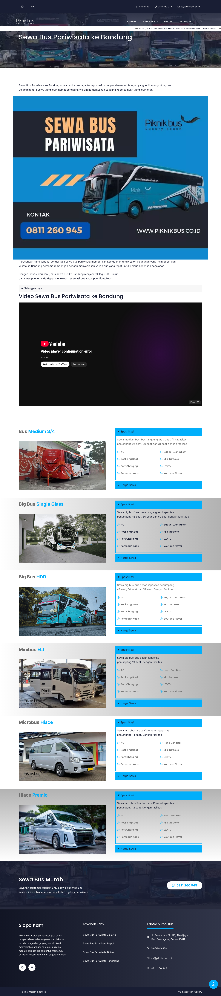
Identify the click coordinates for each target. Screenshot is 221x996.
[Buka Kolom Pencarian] (201, 21)
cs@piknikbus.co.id (162, 958)
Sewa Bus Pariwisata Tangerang (101, 960)
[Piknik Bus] (25, 21)
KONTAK (168, 21)
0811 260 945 (159, 968)
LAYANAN (131, 21)
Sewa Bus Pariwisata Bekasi (99, 952)
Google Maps (159, 947)
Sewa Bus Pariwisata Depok (99, 943)
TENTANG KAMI (186, 21)
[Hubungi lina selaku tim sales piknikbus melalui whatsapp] (213, 984)
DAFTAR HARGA (150, 21)
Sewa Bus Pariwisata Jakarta (99, 934)
